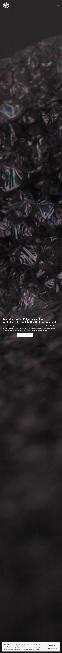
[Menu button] (58, 5)
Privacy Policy (36, 649)
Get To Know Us (10, 335)
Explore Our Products (25, 335)
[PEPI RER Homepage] (6, 5)
